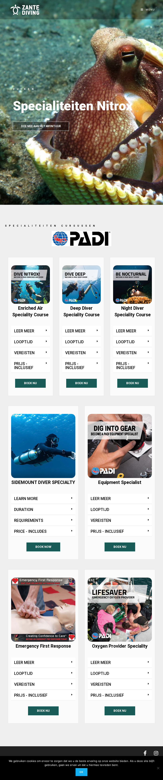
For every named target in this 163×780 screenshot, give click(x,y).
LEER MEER (24, 331)
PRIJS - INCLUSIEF (23, 365)
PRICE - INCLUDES (30, 531)
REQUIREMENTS (28, 520)
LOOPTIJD (23, 342)
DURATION (23, 509)
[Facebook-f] (145, 753)
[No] (158, 768)
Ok (81, 771)
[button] (30, 331)
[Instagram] (156, 753)
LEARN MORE (26, 498)
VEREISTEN (24, 352)
